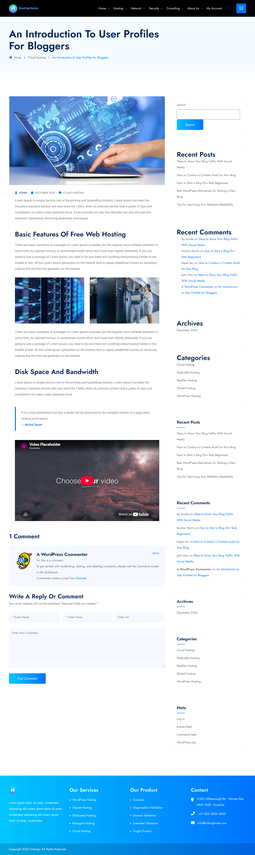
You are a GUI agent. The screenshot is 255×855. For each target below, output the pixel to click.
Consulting (173, 8)
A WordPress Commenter (62, 554)
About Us (193, 8)
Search (181, 105)
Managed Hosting (83, 823)
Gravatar (81, 578)
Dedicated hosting (188, 372)
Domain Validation (144, 815)
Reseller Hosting (187, 380)
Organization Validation (148, 807)
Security (154, 8)
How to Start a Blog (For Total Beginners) (202, 183)
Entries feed (184, 727)
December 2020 (45, 193)
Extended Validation (145, 823)
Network (136, 8)
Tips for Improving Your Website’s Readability (205, 204)
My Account (214, 8)
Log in (181, 719)
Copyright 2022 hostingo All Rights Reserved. (38, 849)
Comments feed (186, 734)
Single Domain (142, 831)
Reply (156, 553)
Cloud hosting (37, 57)
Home (102, 8)
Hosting (118, 8)
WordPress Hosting (189, 396)
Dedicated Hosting (84, 815)
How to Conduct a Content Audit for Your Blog (206, 175)
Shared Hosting (82, 807)
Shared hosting (186, 388)
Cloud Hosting (81, 831)
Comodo (138, 800)
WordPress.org (186, 742)
